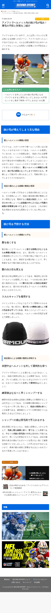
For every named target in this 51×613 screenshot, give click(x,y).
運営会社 (7, 579)
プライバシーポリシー (40, 579)
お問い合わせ (16, 582)
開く (32, 115)
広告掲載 (37, 582)
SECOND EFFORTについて (21, 579)
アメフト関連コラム (10, 462)
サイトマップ (27, 582)
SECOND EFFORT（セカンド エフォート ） (28, 587)
